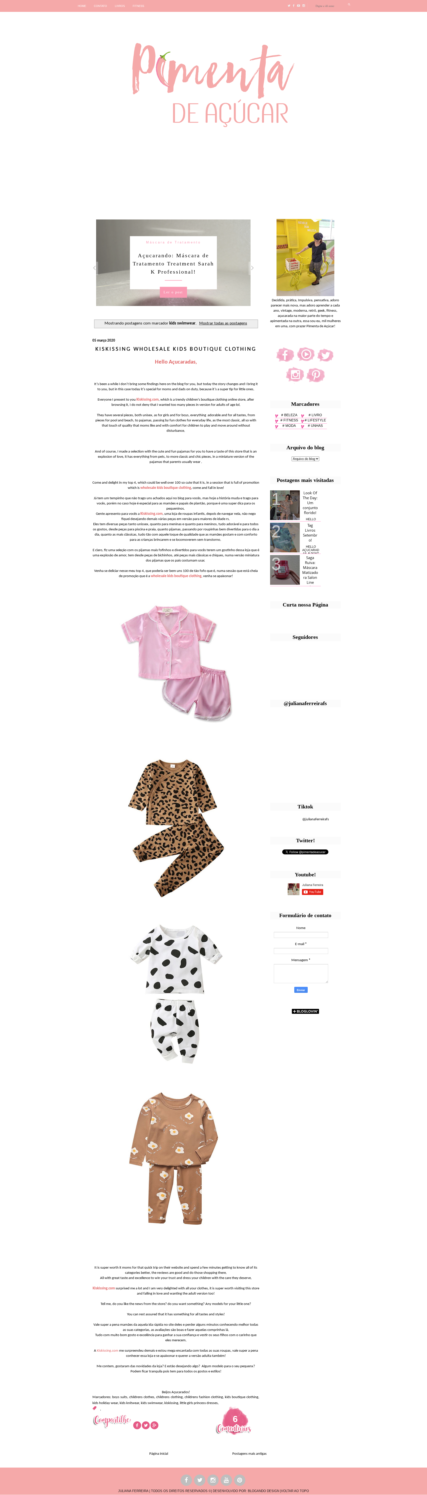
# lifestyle (315, 420)
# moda (289, 426)
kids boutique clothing (241, 1397)
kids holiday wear (105, 1403)
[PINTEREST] (240, 1481)
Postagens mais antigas (249, 1454)
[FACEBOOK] (186, 1481)
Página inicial (158, 1454)
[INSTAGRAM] (213, 1481)
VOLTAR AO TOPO (295, 1491)
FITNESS (138, 5)
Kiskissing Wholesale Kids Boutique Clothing (175, 349)
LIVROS (120, 5)
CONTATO (100, 5)
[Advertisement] (152, 171)
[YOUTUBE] (226, 1481)
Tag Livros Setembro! (310, 532)
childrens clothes (141, 1397)
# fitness (289, 420)
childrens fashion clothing (204, 1397)
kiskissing (171, 1403)
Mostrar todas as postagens (223, 323)
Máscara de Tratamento (173, 242)
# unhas (315, 426)
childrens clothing (169, 1397)
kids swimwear (152, 1403)
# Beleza (289, 415)
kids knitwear (129, 1403)
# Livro (315, 415)
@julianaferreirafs (315, 819)
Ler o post (173, 292)
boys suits (119, 1397)
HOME (82, 5)
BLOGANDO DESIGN (263, 1491)
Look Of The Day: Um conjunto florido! (310, 502)
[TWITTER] (200, 1481)
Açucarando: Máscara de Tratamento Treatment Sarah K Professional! (173, 263)
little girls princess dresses (199, 1403)
